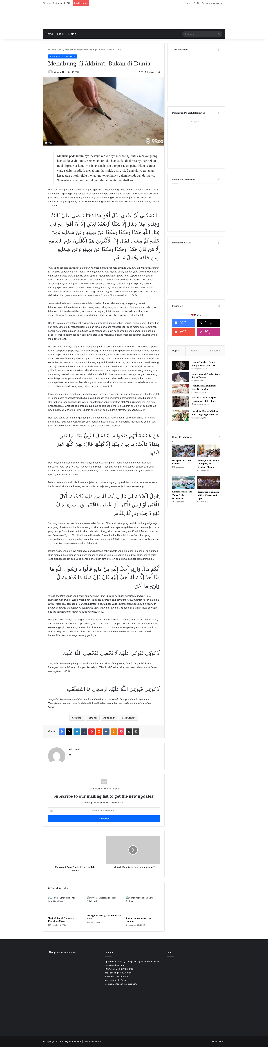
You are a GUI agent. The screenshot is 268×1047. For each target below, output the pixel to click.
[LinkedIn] (77, 731)
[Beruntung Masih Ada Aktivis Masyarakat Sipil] (208, 482)
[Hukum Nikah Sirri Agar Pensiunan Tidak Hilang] (180, 401)
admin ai (57, 72)
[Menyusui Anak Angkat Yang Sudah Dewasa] (180, 377)
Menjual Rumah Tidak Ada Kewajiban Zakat (61, 920)
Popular (176, 350)
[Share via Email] (129, 731)
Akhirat (78, 717)
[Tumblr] (84, 731)
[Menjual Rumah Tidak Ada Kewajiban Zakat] (65, 905)
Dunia (93, 717)
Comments (214, 350)
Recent (194, 350)
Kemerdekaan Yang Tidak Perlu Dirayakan (182, 495)
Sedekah (110, 717)
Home (188, 3)
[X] (69, 731)
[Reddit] (99, 731)
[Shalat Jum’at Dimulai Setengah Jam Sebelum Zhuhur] (208, 451)
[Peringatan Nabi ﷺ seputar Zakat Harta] (104, 904)
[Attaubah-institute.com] (66, 17)
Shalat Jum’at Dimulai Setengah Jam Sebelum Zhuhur (208, 464)
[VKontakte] (106, 731)
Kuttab (72, 34)
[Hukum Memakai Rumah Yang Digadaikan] (180, 388)
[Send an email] (63, 72)
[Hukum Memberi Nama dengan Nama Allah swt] (180, 365)
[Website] (70, 755)
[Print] (136, 731)
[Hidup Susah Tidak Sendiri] (183, 451)
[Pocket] (121, 731)
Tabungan (129, 717)
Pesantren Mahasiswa (212, 3)
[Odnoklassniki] (114, 731)
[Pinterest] (91, 731)
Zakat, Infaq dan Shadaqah (71, 49)
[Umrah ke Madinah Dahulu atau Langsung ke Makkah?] (180, 415)
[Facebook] (62, 731)
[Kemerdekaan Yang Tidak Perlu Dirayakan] (183, 482)
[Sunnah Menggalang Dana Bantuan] (143, 905)
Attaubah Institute (92, 1041)
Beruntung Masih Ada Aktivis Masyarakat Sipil (208, 495)
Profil (196, 3)
